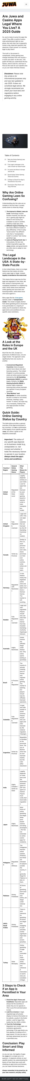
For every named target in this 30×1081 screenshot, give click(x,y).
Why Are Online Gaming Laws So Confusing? (16, 160)
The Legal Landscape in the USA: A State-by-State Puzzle (16, 165)
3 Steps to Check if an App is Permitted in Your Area (16, 180)
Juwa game (19, 297)
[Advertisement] (15, 118)
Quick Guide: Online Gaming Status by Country (16, 175)
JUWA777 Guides (23, 1079)
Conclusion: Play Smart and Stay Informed (16, 185)
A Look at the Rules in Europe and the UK (16, 170)
